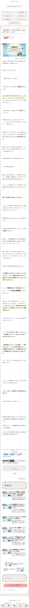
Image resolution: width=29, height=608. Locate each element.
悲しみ (5, 462)
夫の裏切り (6, 460)
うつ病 (17, 460)
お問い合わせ (7, 603)
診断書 (10, 462)
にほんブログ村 (6, 456)
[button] (26, 353)
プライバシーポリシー (21, 603)
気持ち (12, 460)
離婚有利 (16, 462)
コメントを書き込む (15, 585)
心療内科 (23, 460)
